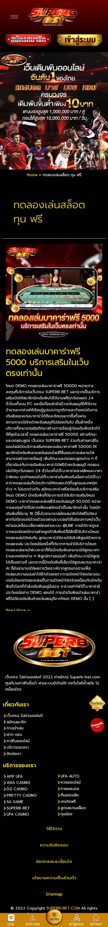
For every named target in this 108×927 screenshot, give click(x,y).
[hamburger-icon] (14, 17)
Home (32, 175)
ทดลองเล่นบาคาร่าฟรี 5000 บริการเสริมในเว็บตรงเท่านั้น (47, 362)
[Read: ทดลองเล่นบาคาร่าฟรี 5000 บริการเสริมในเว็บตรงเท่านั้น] (54, 292)
